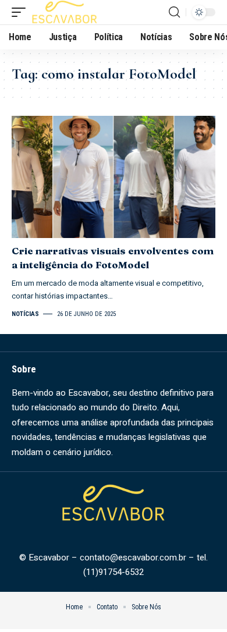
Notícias (25, 314)
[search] (174, 12)
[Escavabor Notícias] (64, 12)
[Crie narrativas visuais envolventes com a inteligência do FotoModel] (113, 177)
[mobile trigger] (21, 12)
